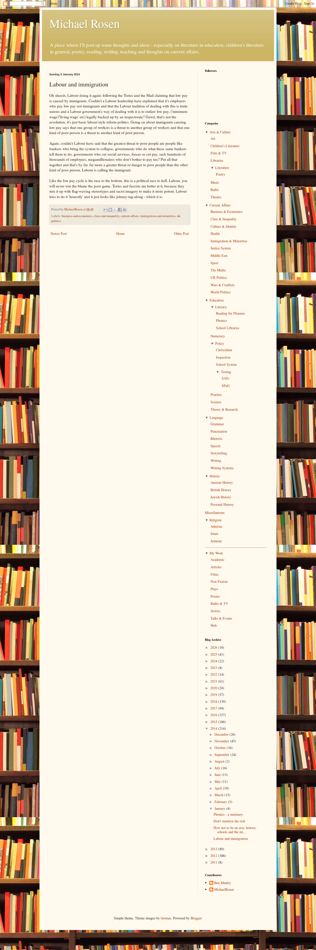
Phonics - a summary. (229, 814)
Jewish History (221, 497)
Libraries (217, 160)
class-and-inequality (106, 216)
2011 (214, 862)
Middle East (219, 255)
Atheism (216, 526)
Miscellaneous (214, 512)
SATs (225, 378)
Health (215, 233)
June (218, 774)
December (222, 734)
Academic (217, 559)
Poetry (220, 174)
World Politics (221, 292)
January (220, 808)
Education (217, 300)
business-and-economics (77, 216)
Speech (215, 446)
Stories (215, 610)
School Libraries (227, 327)
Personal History (222, 504)
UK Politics (219, 277)
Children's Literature (225, 145)
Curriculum (224, 349)
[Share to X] (115, 209)
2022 (214, 674)
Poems (215, 596)
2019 (214, 694)
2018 (214, 701)
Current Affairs (220, 205)
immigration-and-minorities (158, 216)
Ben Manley (222, 883)
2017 (214, 708)
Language (216, 417)
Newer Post (59, 233)
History (215, 476)
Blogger (196, 918)
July (218, 768)
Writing (216, 460)
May (218, 781)
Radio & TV (219, 603)
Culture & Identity (224, 226)
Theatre (216, 197)
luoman (166, 918)
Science (216, 402)
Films (214, 574)
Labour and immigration (231, 838)
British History (221, 489)
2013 (214, 849)
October (221, 747)
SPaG (226, 385)
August (220, 761)
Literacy (221, 306)
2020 (214, 688)
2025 (214, 654)
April (219, 788)
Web (214, 625)
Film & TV (219, 153)
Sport (214, 263)
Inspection (223, 357)
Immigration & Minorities (229, 241)
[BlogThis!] (110, 209)
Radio (215, 189)
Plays (214, 588)
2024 (214, 661)
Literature (222, 167)
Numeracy (218, 336)
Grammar (217, 424)
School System (226, 364)
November (222, 741)
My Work (216, 553)
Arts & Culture (220, 132)
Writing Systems (222, 467)
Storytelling (219, 453)
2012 (214, 855)
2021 (214, 681)
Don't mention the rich (229, 821)
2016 (214, 714)
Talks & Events (221, 618)
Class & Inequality (224, 219)
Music (215, 182)
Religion (215, 520)
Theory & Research (224, 409)
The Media (218, 270)
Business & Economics (226, 211)
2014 (214, 728)
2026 (214, 647)
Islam (214, 533)
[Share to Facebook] (119, 209)
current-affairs (130, 216)
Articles (216, 567)
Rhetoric (216, 438)
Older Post (181, 233)
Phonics (221, 320)
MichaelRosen (224, 890)
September (222, 754)
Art (213, 138)
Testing (226, 371)
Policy (219, 343)
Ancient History (222, 482)
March (219, 794)
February (221, 801)
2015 (214, 721)
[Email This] (105, 209)
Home (120, 233)
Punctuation (219, 431)
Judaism (216, 541)
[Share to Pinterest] (124, 209)
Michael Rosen (84, 23)
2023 (214, 667)
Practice (216, 394)
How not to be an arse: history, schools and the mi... (235, 829)
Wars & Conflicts (223, 285)
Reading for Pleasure (230, 313)
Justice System (221, 248)
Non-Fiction (219, 581)
